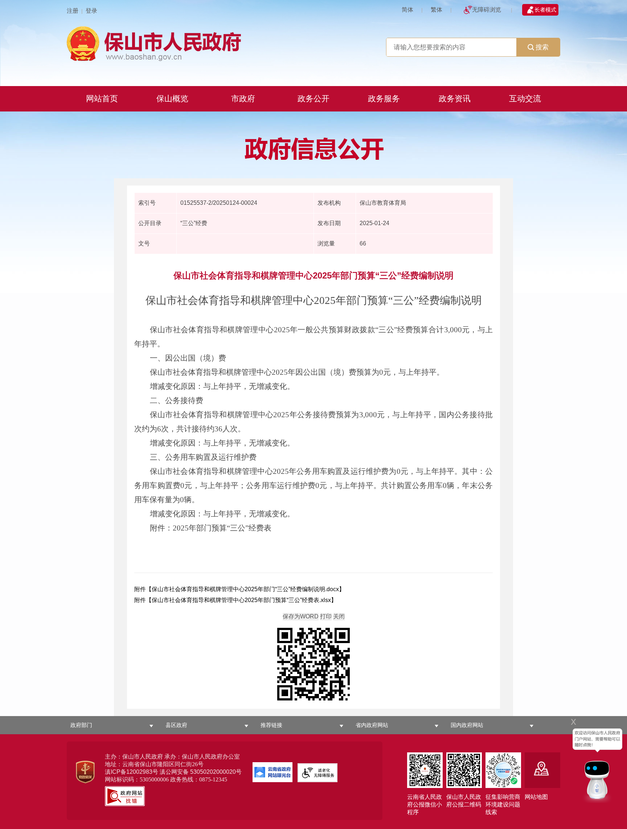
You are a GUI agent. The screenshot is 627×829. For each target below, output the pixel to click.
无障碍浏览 (486, 10)
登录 (91, 11)
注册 (72, 11)
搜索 (542, 47)
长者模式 (545, 10)
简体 (407, 10)
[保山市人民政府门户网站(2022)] (313, 42)
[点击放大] (313, 665)
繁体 (436, 10)
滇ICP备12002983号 (131, 772)
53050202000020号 (216, 772)
